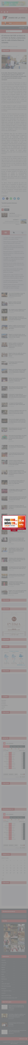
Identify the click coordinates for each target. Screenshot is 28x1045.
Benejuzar (3, 988)
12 (10, 868)
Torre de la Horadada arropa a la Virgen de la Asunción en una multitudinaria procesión (17, 295)
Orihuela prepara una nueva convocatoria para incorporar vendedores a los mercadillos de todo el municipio (13, 286)
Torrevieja (3, 962)
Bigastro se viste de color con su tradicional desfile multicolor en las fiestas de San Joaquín (17, 336)
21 (17, 870)
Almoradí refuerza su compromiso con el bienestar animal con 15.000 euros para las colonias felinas (13, 253)
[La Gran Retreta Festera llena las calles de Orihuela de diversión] (4, 454)
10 (3, 868)
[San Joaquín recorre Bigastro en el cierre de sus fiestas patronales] (4, 311)
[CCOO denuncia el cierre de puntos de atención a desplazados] (4, 1032)
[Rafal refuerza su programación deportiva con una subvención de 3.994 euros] (4, 1007)
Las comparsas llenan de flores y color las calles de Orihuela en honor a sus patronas (17, 482)
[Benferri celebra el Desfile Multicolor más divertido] (4, 303)
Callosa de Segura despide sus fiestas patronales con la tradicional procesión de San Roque (17, 318)
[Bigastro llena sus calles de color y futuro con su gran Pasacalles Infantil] (4, 355)
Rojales (3, 969)
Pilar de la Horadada (6, 986)
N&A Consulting (14, 1043)
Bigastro (3, 967)
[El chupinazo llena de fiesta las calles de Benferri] (4, 363)
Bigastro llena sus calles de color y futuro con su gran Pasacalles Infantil (17, 355)
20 (14, 870)
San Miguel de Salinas (6, 990)
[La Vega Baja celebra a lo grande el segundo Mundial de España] (4, 491)
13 (14, 868)
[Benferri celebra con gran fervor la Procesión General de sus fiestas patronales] (4, 327)
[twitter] (7, 11)
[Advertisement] (14, 683)
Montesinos (4, 979)
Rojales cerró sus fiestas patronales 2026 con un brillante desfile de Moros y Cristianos (18, 592)
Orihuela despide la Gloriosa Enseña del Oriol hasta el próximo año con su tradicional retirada (18, 498)
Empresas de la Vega (6, 995)
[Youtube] (4, 11)
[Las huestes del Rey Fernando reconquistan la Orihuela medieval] (4, 447)
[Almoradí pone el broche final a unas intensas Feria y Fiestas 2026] (4, 388)
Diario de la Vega (13, 46)
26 (10, 873)
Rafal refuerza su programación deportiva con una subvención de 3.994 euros (16, 1007)
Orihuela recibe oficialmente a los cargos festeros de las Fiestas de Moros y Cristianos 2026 (17, 560)
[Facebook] (1, 11)
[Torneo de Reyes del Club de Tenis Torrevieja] (4, 1024)
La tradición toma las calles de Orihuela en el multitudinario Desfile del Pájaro (17, 507)
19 (10, 870)
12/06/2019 (5, 46)
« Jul (2, 879)
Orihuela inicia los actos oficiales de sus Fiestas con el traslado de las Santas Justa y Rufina (18, 523)
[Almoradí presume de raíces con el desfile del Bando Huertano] (4, 429)
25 (6, 873)
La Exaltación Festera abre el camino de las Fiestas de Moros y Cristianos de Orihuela (17, 583)
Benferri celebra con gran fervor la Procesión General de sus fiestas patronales (17, 327)
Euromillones (4, 705)
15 (21, 868)
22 (21, 870)
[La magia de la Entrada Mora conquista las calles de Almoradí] (4, 404)
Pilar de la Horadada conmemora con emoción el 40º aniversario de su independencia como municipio (17, 421)
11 (6, 868)
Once (2, 708)
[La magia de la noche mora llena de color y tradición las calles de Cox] (4, 568)
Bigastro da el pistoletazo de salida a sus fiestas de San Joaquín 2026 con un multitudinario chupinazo (17, 371)
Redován (3, 972)
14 (17, 868)
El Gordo (3, 703)
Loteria (3, 707)
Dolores (3, 976)
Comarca (3, 993)
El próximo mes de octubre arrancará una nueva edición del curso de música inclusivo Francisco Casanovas (13, 264)
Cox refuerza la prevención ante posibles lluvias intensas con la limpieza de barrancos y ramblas (13, 270)
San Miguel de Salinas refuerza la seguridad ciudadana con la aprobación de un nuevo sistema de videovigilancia (13, 259)
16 (24, 868)
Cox (2, 981)
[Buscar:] (14, 31)
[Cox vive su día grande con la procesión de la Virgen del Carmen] (4, 532)
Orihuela (3, 960)
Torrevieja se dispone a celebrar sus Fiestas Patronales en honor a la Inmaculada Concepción (17, 1015)
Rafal (2, 974)
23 (24, 870)
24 (3, 873)
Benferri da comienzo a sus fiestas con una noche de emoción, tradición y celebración (17, 379)
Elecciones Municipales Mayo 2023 (9, 997)
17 (3, 870)
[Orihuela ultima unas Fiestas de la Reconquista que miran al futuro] (4, 576)
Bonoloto (3, 700)
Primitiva (3, 702)
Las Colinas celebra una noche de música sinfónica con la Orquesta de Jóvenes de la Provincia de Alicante (13, 247)
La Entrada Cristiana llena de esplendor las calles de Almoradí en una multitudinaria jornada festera (17, 396)
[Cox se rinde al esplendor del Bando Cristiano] (4, 516)
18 (6, 870)
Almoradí (3, 965)
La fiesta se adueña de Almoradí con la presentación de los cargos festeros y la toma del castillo (18, 412)
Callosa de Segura (5, 983)
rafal (6, 209)
